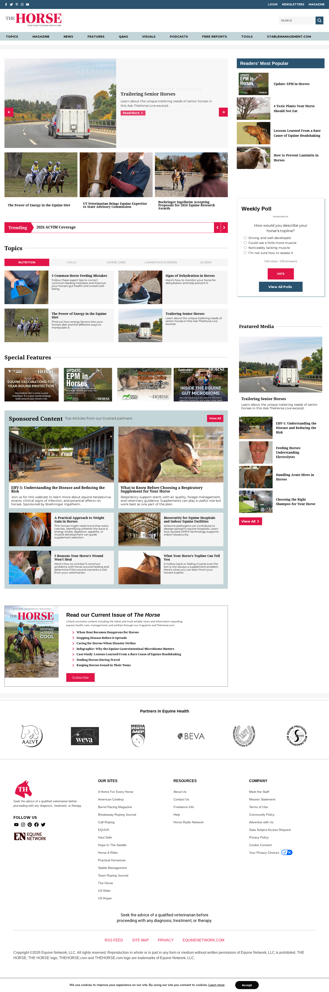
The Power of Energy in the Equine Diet (39, 205)
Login (273, 4)
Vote (280, 274)
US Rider (104, 890)
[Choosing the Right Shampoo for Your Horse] (256, 502)
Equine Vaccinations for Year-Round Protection (161, 91)
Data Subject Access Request (270, 830)
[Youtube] (16, 824)
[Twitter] (11, 4)
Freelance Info (183, 807)
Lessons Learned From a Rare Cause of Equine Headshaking (297, 133)
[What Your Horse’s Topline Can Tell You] (139, 567)
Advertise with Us (261, 822)
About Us (179, 792)
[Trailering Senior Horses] (140, 325)
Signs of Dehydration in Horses (190, 275)
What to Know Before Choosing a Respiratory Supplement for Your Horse (162, 489)
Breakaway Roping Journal (117, 814)
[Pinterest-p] (16, 4)
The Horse (105, 883)
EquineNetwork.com (203, 940)
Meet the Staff (259, 792)
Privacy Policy (259, 837)
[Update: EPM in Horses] (88, 384)
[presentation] (8, 112)
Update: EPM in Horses (292, 84)
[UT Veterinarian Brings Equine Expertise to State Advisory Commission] (116, 174)
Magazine (317, 4)
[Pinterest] (30, 824)
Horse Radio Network (188, 822)
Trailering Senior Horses (185, 314)
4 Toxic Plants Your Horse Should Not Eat (294, 108)
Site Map (140, 940)
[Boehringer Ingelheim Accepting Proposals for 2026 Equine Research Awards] (191, 174)
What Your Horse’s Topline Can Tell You (192, 557)
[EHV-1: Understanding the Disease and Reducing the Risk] (61, 454)
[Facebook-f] (6, 4)
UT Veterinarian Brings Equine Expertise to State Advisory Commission (115, 205)
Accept (247, 985)
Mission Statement (262, 799)
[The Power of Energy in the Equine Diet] (40, 174)
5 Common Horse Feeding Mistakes (79, 275)
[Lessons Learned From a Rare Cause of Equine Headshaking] (253, 133)
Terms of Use (258, 807)
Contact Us (181, 799)
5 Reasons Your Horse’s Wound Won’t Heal (78, 557)
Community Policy (261, 814)
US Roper (105, 898)
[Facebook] (36, 824)
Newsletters (293, 4)
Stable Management (112, 868)
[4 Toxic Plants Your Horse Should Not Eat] (253, 108)
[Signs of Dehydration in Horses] (140, 287)
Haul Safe (105, 837)
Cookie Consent (260, 845)
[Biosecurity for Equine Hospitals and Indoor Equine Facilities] (139, 529)
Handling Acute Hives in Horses (295, 477)
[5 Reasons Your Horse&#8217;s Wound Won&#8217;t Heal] (30, 567)
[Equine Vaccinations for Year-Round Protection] (31, 384)
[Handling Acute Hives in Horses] (256, 477)
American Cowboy (111, 799)
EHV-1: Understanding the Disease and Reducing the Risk (58, 489)
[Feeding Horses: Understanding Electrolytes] (256, 452)
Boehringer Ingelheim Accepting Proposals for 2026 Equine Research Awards (186, 205)
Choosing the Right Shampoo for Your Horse (295, 501)
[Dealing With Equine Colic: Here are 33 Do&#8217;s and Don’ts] (144, 384)
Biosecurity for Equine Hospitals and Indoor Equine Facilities (189, 519)
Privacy (166, 940)
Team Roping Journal (113, 875)
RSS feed (114, 940)
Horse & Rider (108, 852)
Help (176, 814)
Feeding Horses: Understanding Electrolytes (288, 452)
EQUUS (103, 830)
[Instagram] (22, 4)
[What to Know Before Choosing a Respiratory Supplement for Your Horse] (170, 454)
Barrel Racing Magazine (115, 807)
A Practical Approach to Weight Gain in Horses (79, 519)
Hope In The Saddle (112, 845)
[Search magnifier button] (319, 20)
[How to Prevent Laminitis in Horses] (253, 158)
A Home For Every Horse (115, 792)
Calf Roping (106, 822)
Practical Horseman (112, 860)
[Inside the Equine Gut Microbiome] (201, 384)
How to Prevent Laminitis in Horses (296, 157)
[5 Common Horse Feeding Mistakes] (26, 287)
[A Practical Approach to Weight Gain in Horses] (30, 529)
